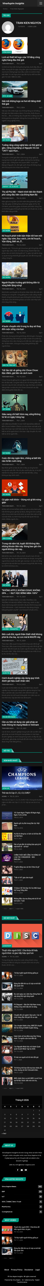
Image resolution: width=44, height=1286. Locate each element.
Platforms (6, 1207)
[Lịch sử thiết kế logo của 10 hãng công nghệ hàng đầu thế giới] (15, 45)
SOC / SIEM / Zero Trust (11, 1201)
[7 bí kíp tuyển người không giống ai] (7, 976)
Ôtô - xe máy (7, 96)
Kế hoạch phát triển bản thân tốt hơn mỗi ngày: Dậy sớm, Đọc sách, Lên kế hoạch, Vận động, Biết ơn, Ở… (22, 238)
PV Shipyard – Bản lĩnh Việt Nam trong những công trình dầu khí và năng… (27, 1005)
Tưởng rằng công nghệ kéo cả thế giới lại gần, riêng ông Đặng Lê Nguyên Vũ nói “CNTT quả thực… (22, 148)
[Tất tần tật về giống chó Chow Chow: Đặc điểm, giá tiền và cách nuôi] (15, 358)
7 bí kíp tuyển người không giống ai (26, 973)
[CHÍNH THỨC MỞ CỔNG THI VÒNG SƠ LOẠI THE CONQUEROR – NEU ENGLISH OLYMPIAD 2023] (7, 858)
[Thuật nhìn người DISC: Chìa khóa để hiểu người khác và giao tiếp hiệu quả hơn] (22, 935)
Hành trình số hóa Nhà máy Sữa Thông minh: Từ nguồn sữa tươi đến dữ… (27, 1037)
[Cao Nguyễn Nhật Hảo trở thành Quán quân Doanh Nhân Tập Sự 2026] (7, 1049)
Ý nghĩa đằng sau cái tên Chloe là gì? (26, 867)
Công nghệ (7, 52)
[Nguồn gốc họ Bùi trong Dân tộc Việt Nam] (7, 826)
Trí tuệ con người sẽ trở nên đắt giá (26, 1057)
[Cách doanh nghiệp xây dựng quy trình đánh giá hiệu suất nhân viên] (15, 666)
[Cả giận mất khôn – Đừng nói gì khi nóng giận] (15, 487)
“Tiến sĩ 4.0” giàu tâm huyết (23, 877)
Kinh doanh (7, 538)
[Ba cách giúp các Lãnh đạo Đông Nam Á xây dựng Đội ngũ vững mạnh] (7, 997)
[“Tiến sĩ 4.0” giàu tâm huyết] (7, 880)
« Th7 (4, 1133)
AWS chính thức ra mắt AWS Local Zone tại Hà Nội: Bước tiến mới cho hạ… (28, 1079)
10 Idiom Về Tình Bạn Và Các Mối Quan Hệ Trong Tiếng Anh (27, 889)
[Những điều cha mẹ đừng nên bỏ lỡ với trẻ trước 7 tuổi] (7, 901)
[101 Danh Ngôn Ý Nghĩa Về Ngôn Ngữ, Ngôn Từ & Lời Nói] (7, 815)
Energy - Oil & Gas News (11, 187)
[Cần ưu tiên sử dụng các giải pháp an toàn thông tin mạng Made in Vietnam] (15, 710)
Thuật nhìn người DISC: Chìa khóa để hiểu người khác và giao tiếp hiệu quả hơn (20, 951)
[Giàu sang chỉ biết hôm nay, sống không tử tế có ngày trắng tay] (15, 402)
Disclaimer (28, 1270)
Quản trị (6, 673)
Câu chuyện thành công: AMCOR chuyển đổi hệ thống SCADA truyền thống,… (28, 1026)
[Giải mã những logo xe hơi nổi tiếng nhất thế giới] (15, 89)
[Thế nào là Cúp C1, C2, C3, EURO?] (22, 778)
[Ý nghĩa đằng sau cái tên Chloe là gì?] (7, 870)
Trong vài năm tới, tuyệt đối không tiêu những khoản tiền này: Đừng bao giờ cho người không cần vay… (21, 546)
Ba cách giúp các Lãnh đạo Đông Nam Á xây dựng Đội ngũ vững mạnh (28, 995)
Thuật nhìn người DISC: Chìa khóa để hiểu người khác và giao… (26, 1228)
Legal (37, 1270)
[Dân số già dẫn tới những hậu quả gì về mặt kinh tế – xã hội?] (7, 847)
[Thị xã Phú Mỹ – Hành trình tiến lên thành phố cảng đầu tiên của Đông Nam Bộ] (15, 180)
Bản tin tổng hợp (9, 365)
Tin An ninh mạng (9, 717)
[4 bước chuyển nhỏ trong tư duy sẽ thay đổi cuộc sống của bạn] (15, 314)
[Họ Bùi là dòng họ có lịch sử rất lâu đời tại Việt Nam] (7, 837)
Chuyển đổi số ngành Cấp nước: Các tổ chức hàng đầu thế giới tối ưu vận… (27, 1016)
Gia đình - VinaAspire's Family (11, 629)
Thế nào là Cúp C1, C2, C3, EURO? (16, 793)
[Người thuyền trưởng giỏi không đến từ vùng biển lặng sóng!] (15, 270)
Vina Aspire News (9, 1186)
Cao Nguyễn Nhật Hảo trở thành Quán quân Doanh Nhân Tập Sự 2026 (27, 1048)
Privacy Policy (16, 1270)
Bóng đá (6, 788)
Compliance (7, 1212)
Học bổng (6, 585)
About (6, 1270)
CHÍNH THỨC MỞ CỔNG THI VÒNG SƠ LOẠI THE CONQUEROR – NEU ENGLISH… (27, 857)
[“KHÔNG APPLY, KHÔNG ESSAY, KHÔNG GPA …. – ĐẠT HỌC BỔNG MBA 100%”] (15, 578)
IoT (3, 1196)
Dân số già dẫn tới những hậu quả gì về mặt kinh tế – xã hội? (27, 845)
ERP (3, 1191)
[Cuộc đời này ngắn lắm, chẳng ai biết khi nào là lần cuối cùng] (15, 446)
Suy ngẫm (6, 140)
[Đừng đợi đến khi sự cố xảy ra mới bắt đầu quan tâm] (7, 986)
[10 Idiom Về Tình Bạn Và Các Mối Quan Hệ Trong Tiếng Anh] (7, 891)
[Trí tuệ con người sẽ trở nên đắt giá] (7, 1060)
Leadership (7, 946)
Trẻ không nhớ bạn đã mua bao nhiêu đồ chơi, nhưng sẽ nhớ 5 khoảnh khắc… (28, 1069)
